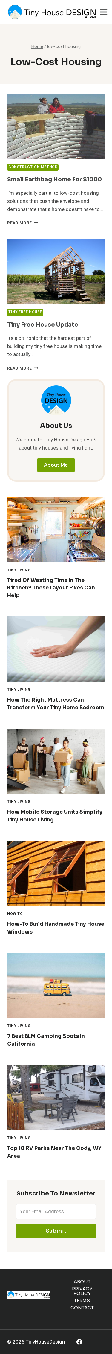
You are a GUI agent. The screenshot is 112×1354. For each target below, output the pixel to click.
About (82, 1281)
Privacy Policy (82, 1291)
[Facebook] (79, 1341)
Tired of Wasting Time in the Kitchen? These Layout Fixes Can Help (51, 588)
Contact (82, 1308)
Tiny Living (19, 570)
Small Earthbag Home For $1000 (54, 179)
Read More (22, 223)
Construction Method (32, 167)
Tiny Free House (25, 312)
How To (15, 913)
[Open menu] (104, 12)
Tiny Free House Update (42, 324)
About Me (56, 465)
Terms (82, 1300)
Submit (56, 1231)
